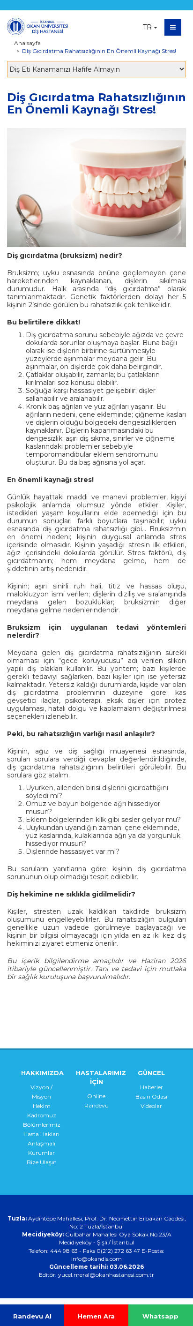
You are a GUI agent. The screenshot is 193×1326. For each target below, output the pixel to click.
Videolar (151, 1105)
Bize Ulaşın (42, 1162)
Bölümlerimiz (41, 1124)
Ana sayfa (27, 42)
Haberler (151, 1087)
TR (147, 27)
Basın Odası (151, 1096)
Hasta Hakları (41, 1134)
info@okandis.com (96, 1258)
